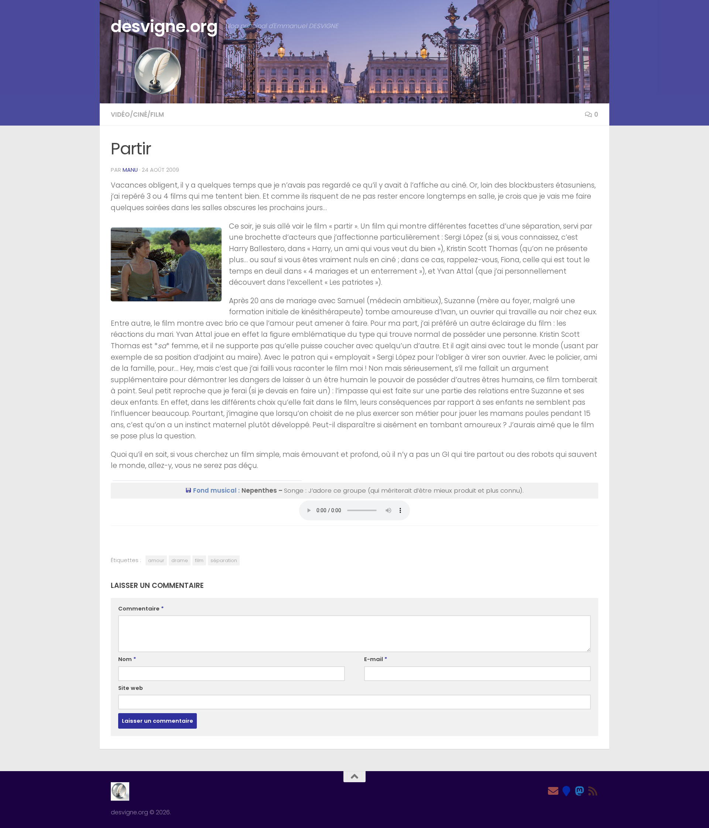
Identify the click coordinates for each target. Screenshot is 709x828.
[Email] (553, 791)
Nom (127, 659)
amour (156, 560)
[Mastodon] (580, 791)
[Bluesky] (566, 791)
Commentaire (141, 608)
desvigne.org (164, 26)
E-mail (375, 659)
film (199, 560)
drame (179, 560)
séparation (223, 560)
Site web (130, 688)
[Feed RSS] (593, 791)
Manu (130, 170)
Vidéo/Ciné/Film (137, 114)
